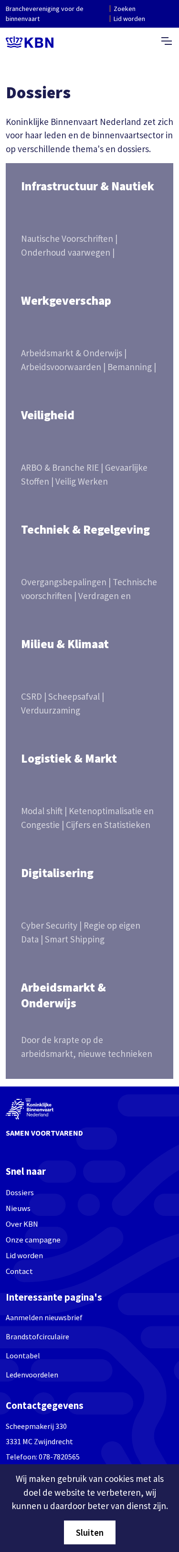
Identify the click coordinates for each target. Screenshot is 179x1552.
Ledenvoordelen (32, 1374)
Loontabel (23, 1355)
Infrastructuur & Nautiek (87, 186)
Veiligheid (47, 415)
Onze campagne (33, 1240)
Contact (19, 1271)
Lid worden (129, 18)
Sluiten (90, 1532)
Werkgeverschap (66, 300)
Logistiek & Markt (69, 758)
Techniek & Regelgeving (85, 529)
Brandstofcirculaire (37, 1336)
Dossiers (20, 1193)
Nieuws (18, 1208)
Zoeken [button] (125, 8)
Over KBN (22, 1224)
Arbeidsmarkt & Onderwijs (63, 995)
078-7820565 (59, 1456)
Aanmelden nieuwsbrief (44, 1317)
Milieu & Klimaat (65, 644)
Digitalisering (57, 872)
